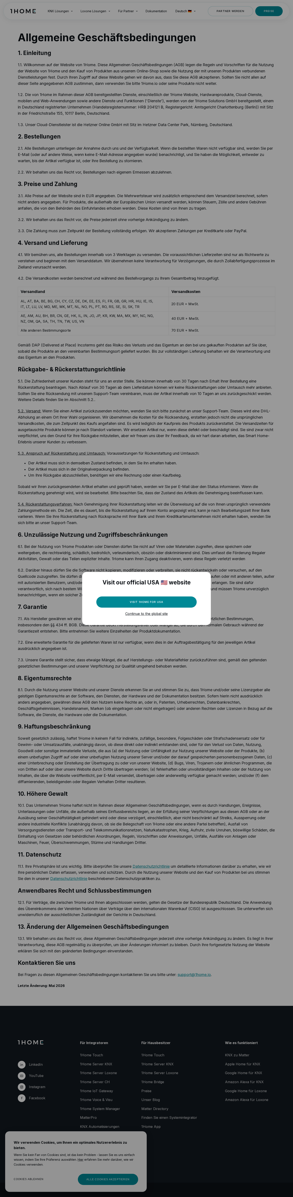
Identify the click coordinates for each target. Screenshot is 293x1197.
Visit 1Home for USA (146, 602)
